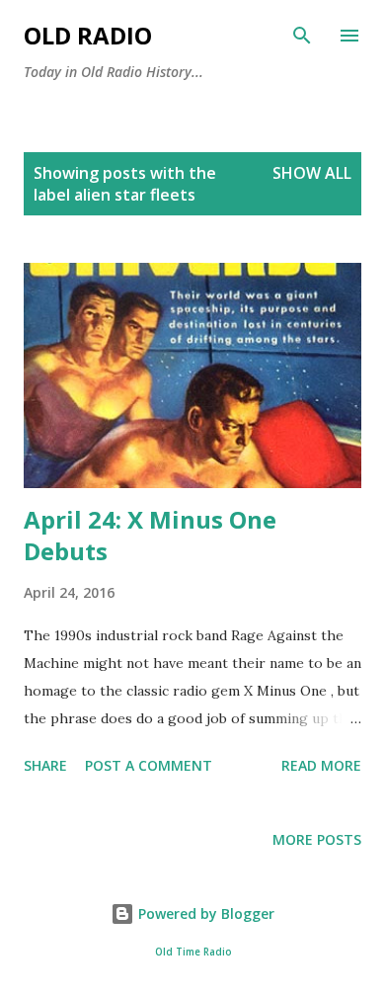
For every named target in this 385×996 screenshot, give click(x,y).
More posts (316, 839)
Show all (311, 173)
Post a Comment (148, 765)
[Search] (302, 35)
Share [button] (45, 765)
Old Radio (88, 35)
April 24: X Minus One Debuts (150, 535)
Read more (321, 765)
